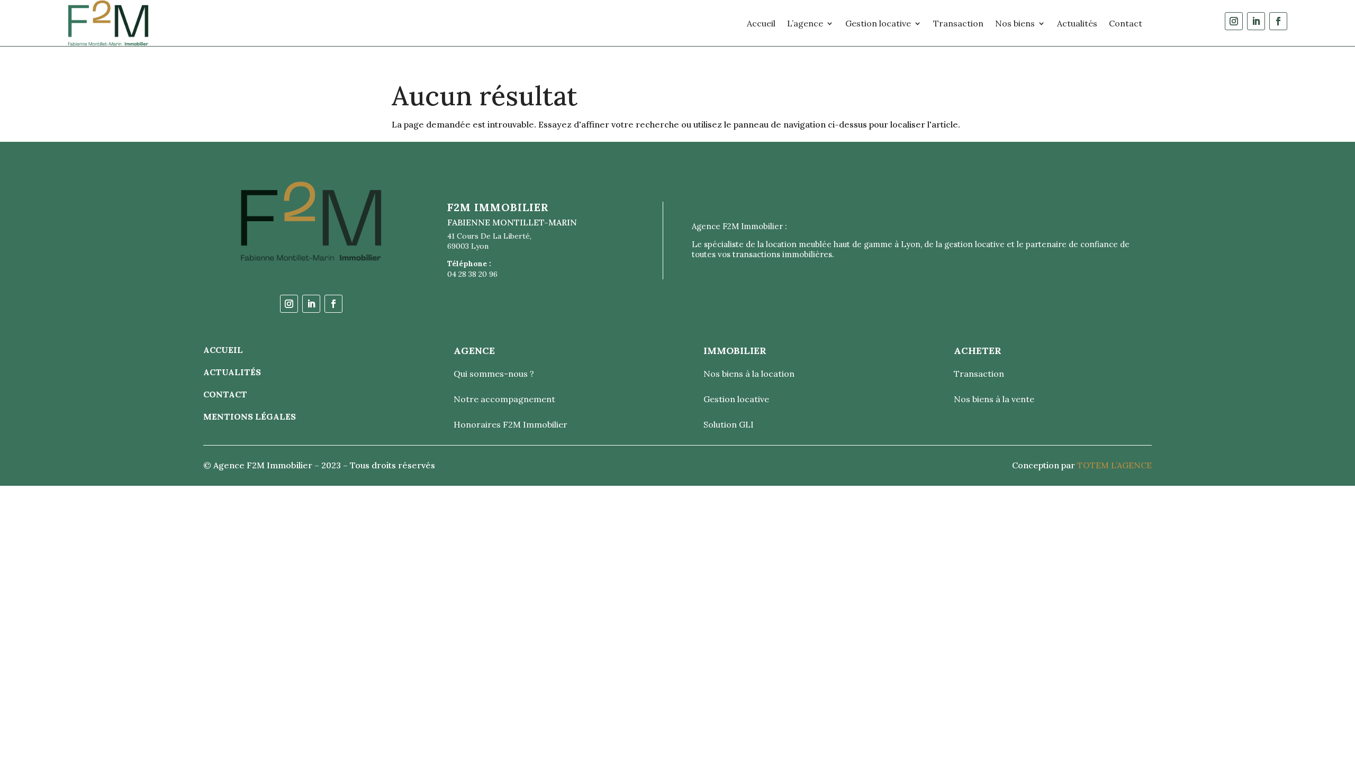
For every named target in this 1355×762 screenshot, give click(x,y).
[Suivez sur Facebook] (1278, 21)
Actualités (1077, 23)
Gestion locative (878, 23)
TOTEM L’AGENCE (1114, 465)
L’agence (805, 23)
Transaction (958, 23)
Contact (1125, 23)
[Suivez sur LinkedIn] (1256, 21)
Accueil (761, 23)
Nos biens (1015, 23)
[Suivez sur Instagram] (1234, 21)
